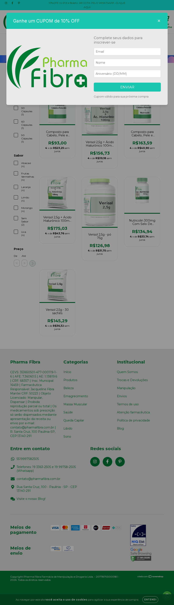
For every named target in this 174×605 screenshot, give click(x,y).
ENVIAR (127, 87)
